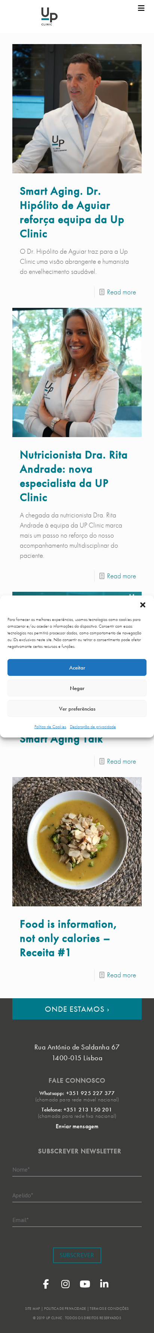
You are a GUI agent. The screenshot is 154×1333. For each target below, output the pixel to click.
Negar (77, 688)
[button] (143, 605)
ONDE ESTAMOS (77, 1009)
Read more (121, 292)
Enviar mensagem (77, 1126)
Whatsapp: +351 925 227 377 (77, 1093)
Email (20, 1220)
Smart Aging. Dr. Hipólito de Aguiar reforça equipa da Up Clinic (72, 212)
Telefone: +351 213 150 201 (76, 1109)
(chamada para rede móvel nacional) (77, 1099)
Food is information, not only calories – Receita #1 (69, 938)
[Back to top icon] (139, 1318)
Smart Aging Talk (61, 739)
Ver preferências (77, 708)
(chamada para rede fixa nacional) (77, 1116)
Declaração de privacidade (93, 727)
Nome (21, 1169)
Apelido (22, 1195)
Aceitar (77, 667)
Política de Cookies (50, 727)
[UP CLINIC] (49, 16)
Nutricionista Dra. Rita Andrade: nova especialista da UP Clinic (74, 476)
